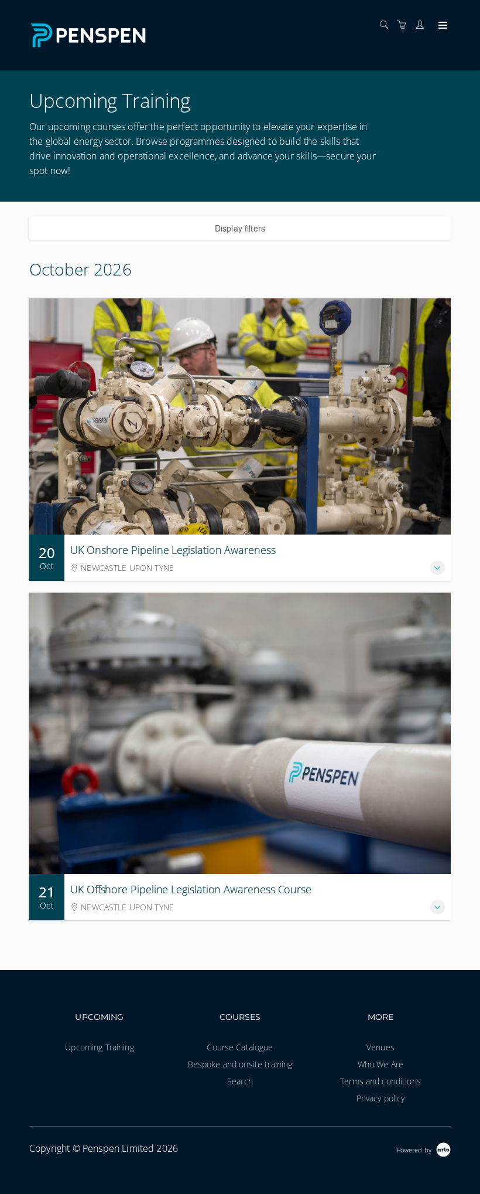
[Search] (387, 24)
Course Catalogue (240, 1047)
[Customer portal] (422, 25)
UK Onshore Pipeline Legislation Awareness (173, 550)
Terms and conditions (380, 1081)
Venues (380, 1047)
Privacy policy (380, 1098)
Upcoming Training (99, 1047)
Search (240, 1081)
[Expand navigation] (442, 25)
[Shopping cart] (404, 24)
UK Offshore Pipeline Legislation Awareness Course (190, 889)
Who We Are (380, 1064)
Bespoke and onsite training (240, 1064)
